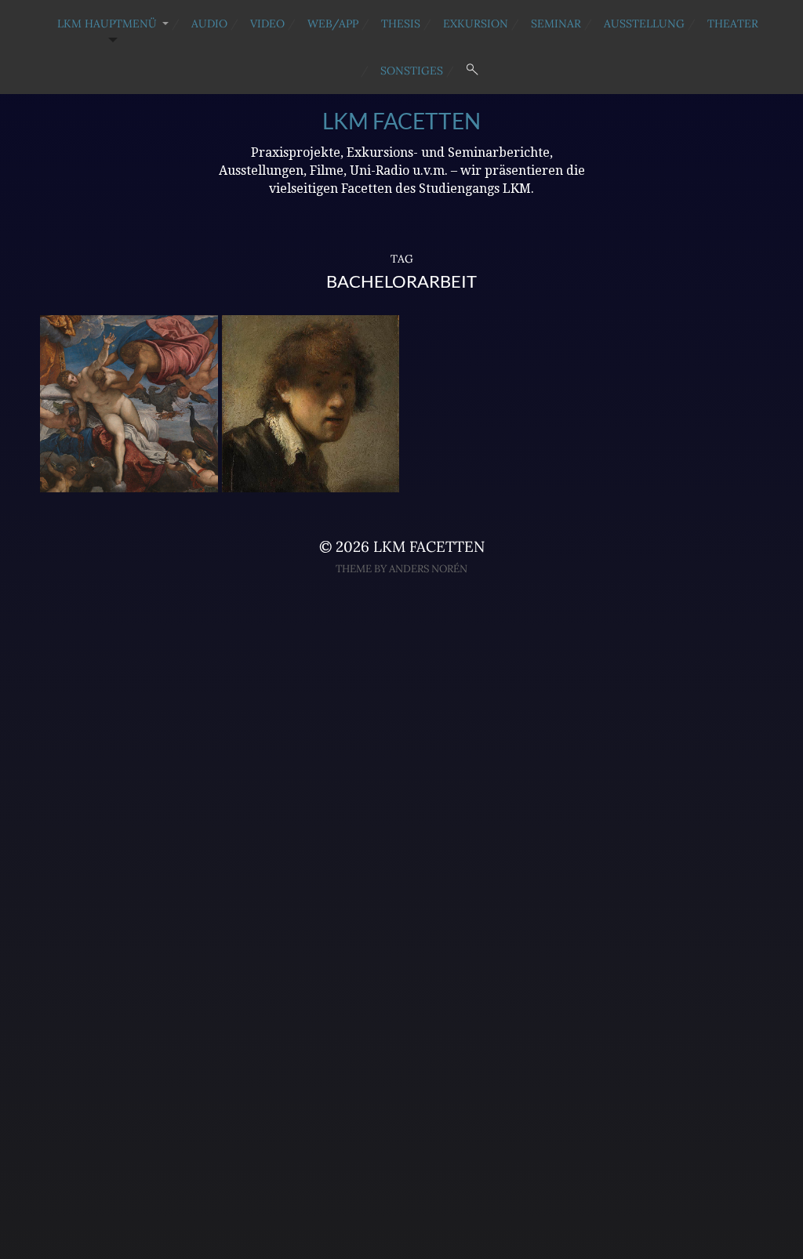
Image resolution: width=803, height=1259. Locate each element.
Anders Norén (428, 568)
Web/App (332, 23)
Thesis (400, 23)
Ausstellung (644, 23)
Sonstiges (411, 70)
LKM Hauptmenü (107, 23)
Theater (732, 23)
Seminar (556, 23)
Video (267, 23)
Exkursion (475, 23)
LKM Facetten (401, 120)
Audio (209, 23)
